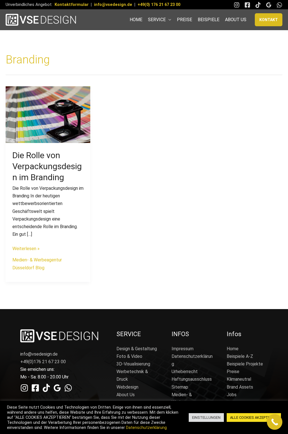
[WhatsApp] (279, 5)
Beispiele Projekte (245, 364)
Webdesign (127, 387)
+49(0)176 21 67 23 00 (43, 361)
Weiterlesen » (26, 248)
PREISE (184, 19)
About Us (125, 394)
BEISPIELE (208, 19)
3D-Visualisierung (133, 364)
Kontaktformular (72, 4)
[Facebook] (247, 5)
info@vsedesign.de (113, 4)
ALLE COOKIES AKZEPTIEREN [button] (254, 417)
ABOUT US (235, 19)
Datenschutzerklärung (146, 427)
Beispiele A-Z (240, 356)
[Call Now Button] (274, 422)
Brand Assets (240, 387)
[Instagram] (237, 5)
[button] (268, 19)
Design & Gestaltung (136, 348)
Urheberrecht (185, 371)
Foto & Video (129, 356)
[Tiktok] (258, 5)
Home (232, 348)
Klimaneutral (239, 379)
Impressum (183, 348)
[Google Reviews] (269, 5)
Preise (233, 371)
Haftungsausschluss (192, 379)
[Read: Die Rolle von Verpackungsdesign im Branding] (48, 114)
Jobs (232, 394)
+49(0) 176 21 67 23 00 (159, 4)
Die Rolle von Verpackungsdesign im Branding (47, 166)
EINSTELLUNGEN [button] (206, 417)
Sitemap (180, 387)
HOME (136, 19)
